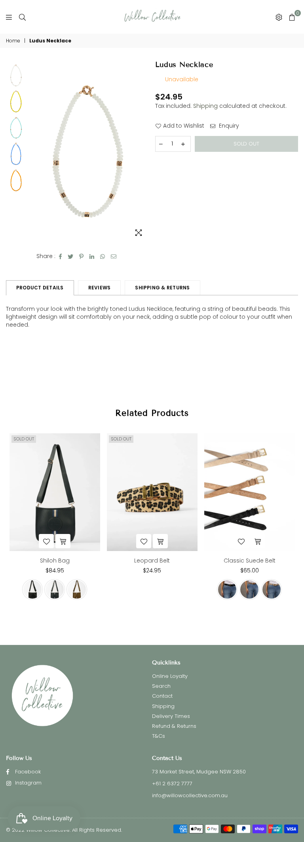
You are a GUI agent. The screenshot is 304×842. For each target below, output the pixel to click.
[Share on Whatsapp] (102, 256)
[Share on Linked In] (92, 256)
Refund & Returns (174, 726)
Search (161, 686)
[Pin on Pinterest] (81, 256)
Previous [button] (34, 151)
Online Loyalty (170, 676)
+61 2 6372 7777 (172, 783)
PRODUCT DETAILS (40, 287)
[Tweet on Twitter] (71, 256)
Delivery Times (171, 716)
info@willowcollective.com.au (190, 795)
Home (13, 41)
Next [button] (142, 151)
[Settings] (279, 17)
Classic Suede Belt (250, 561)
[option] (88, 151)
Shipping (205, 106)
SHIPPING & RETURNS (162, 287)
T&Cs (158, 736)
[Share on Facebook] (60, 256)
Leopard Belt (152, 561)
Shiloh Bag (55, 561)
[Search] (22, 17)
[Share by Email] (114, 256)
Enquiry (228, 126)
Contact (162, 696)
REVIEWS (99, 287)
